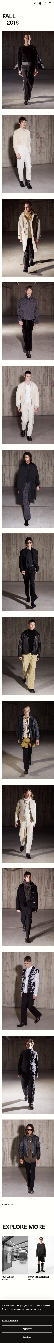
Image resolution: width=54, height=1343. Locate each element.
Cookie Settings (10, 1320)
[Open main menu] (4, 3)
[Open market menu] (40, 3)
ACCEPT (27, 1329)
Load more (7, 1204)
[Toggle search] (35, 3)
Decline (27, 1337)
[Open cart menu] (50, 3)
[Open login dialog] (45, 3)
